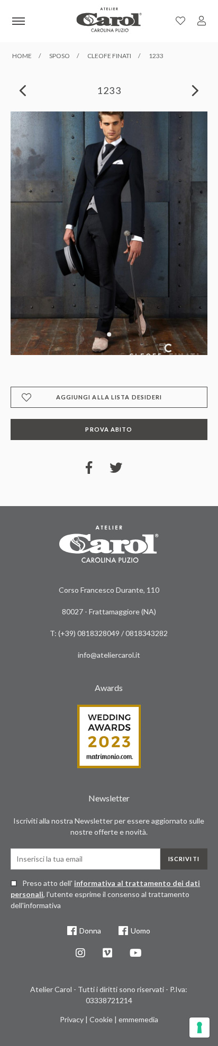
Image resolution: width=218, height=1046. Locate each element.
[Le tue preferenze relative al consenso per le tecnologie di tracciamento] (199, 1027)
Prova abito (108, 429)
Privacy (72, 1019)
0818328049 (99, 633)
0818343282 (146, 633)
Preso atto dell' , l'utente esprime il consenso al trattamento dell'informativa (105, 894)
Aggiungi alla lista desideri (109, 397)
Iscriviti (183, 858)
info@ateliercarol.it (109, 654)
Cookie (101, 1019)
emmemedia (138, 1019)
